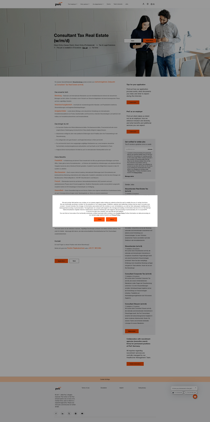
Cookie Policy (120, 213)
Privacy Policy (116, 215)
